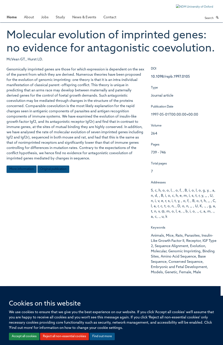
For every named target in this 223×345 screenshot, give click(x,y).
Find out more (102, 336)
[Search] (217, 17)
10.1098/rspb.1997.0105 (170, 77)
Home (12, 17)
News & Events (84, 17)
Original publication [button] (53, 169)
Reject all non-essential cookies (64, 336)
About (29, 17)
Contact (109, 17)
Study (60, 17)
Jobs (45, 17)
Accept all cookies (24, 336)
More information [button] (21, 169)
